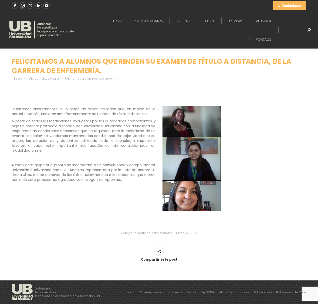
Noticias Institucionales (155, 233)
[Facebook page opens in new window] (15, 5)
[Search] (309, 30)
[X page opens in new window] (30, 5)
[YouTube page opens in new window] (46, 5)
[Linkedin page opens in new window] (38, 5)
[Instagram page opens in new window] (23, 5)
